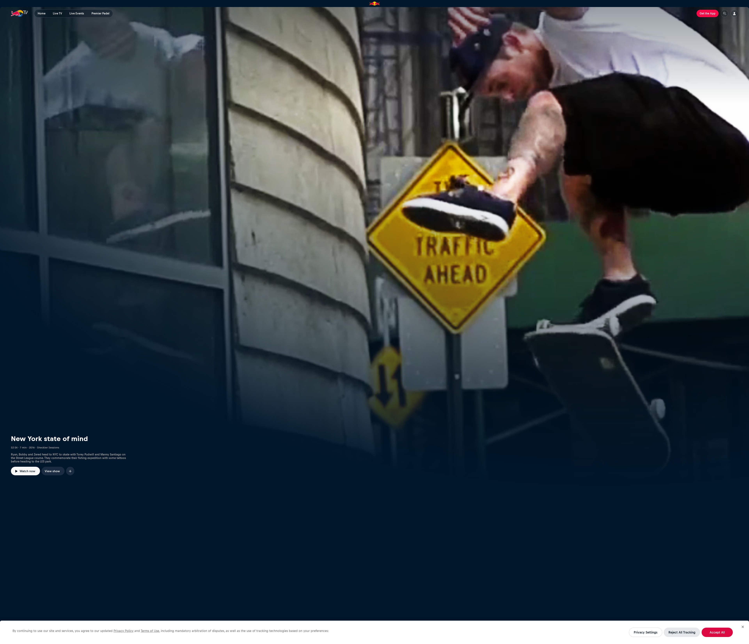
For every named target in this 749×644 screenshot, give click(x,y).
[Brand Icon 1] (374, 3)
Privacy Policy (123, 631)
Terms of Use (150, 631)
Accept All (717, 632)
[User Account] (734, 13)
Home (41, 13)
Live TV (57, 13)
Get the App (707, 13)
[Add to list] (70, 471)
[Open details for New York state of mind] (374, 248)
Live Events (76, 13)
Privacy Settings (645, 632)
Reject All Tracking (681, 632)
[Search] (724, 13)
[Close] (743, 627)
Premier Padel (100, 13)
